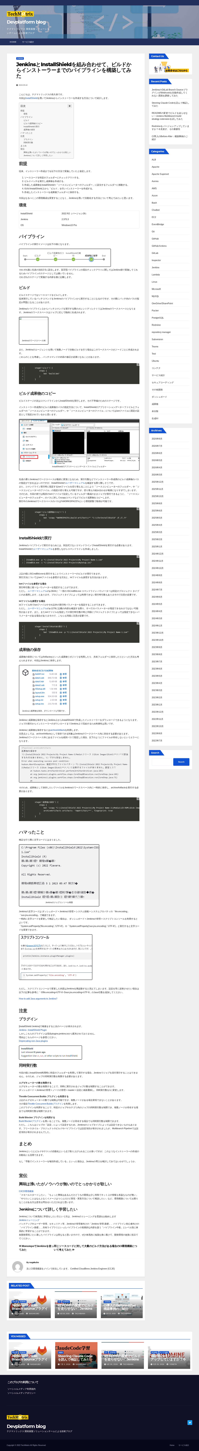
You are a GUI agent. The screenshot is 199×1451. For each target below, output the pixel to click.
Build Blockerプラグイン (31, 1121)
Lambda (156, 275)
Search (155, 752)
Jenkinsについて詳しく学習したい (38, 155)
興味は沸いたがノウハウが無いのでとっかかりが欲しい (47, 152)
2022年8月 (157, 733)
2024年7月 (157, 590)
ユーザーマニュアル (75, 483)
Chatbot (155, 210)
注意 (22, 136)
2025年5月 (157, 518)
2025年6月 (157, 510)
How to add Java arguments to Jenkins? (38, 999)
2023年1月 (157, 705)
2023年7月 (157, 661)
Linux (154, 282)
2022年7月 (157, 740)
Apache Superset (160, 174)
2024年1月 (157, 625)
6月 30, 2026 (112, 1364)
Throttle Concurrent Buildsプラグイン (46, 1104)
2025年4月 (157, 525)
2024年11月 (157, 561)
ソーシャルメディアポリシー (21, 1393)
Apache (155, 167)
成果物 (155, 404)
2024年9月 (157, 575)
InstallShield (31, 98)
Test (154, 354)
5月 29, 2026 (158, 1364)
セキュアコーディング (163, 382)
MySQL (155, 296)
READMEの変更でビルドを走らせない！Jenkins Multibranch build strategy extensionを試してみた (170, 116)
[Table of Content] (70, 106)
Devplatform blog (26, 22)
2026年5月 (157, 460)
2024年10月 (158, 568)
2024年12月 (158, 554)
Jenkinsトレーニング (29, 1220)
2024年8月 (157, 582)
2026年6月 (157, 453)
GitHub (155, 239)
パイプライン (26, 117)
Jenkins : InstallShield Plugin (33, 1030)
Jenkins (20, 58)
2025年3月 (157, 532)
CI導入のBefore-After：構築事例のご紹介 (121, 1307)
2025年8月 (157, 503)
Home (13, 42)
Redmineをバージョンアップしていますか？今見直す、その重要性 (168, 1359)
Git (59, 1301)
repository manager (161, 332)
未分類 (155, 411)
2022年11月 (157, 719)
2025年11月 (157, 489)
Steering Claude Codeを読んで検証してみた (75, 1357)
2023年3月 (157, 690)
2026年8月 (157, 439)
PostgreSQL (158, 318)
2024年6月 (157, 597)
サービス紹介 (28, 42)
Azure (155, 195)
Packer (155, 310)
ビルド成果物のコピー (33, 123)
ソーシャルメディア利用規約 (21, 1389)
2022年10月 (158, 726)
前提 (22, 110)
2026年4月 (157, 467)
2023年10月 (158, 640)
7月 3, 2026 (65, 1364)
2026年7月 (157, 446)
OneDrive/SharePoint (162, 303)
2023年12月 (158, 633)
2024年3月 (157, 618)
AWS (154, 188)
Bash (154, 203)
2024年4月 (157, 611)
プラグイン (28, 139)
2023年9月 (157, 647)
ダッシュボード (159, 397)
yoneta (173, 1364)
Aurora (155, 181)
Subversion (157, 339)
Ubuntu (155, 361)
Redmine (156, 325)
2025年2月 (157, 539)
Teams (155, 346)
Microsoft (156, 289)
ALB (154, 160)
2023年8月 (157, 654)
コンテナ (156, 368)
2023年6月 (157, 669)
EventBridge (158, 224)
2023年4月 (157, 683)
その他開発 (157, 390)
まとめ (23, 146)
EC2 (154, 217)
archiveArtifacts (57, 730)
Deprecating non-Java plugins (33, 1041)
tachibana (79, 1314)
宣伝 (22, 149)
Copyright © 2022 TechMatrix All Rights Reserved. (26, 1445)
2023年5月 (157, 676)
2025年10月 (158, 496)
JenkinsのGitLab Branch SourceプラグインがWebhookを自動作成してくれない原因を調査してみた (170, 93)
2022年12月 (158, 712)
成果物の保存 (29, 130)
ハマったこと (26, 133)
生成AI (155, 418)
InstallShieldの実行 (32, 126)
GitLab (14, 1301)
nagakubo (34, 1262)
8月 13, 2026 (19, 1364)
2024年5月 (157, 604)
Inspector (156, 260)
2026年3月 (157, 475)
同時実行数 (28, 142)
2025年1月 (157, 546)
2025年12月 (158, 482)
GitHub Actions (159, 246)
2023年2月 (157, 697)
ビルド (26, 120)
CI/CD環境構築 (26, 1191)
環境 (25, 114)
